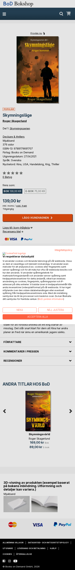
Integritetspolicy (63, 250)
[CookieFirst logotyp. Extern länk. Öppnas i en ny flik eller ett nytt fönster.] (14, 253)
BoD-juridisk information (50, 299)
